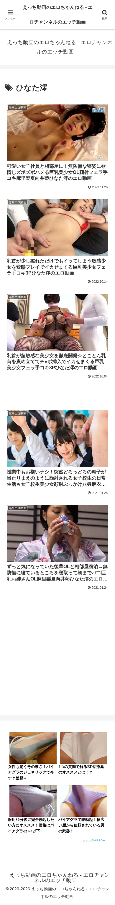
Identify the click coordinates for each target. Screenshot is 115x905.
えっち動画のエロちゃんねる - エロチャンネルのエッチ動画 (58, 14)
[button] (103, 769)
